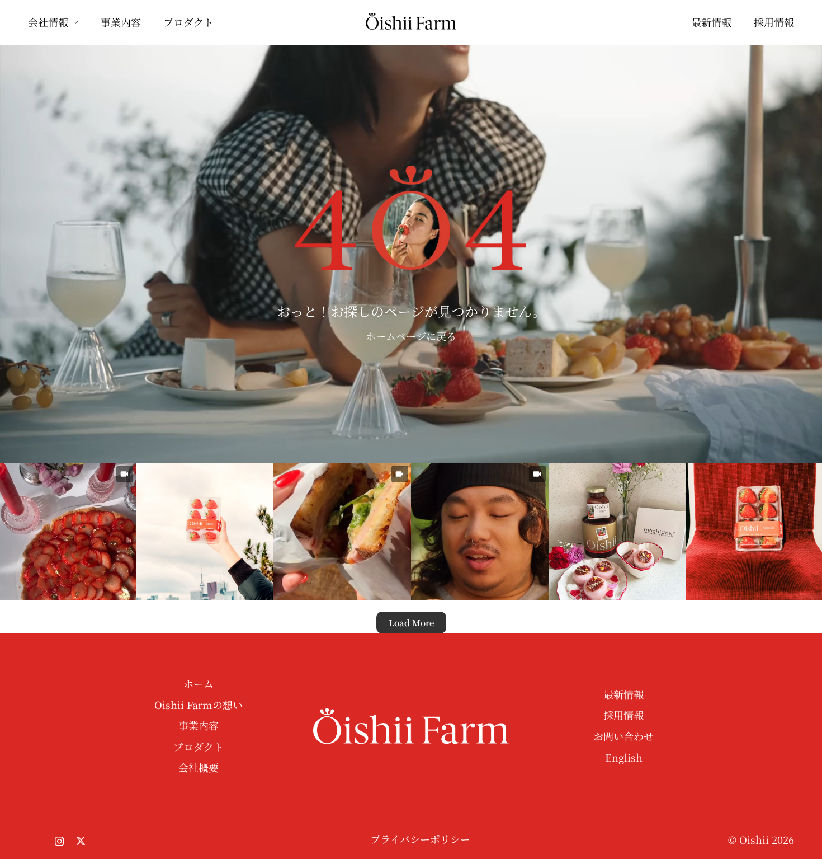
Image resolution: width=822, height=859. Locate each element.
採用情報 (774, 22)
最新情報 (711, 22)
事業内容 (121, 22)
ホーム (198, 684)
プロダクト (188, 22)
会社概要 (198, 768)
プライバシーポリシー (420, 839)
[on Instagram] (59, 839)
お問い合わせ (623, 736)
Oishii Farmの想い (198, 705)
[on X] (81, 840)
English (624, 758)
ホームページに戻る (411, 335)
